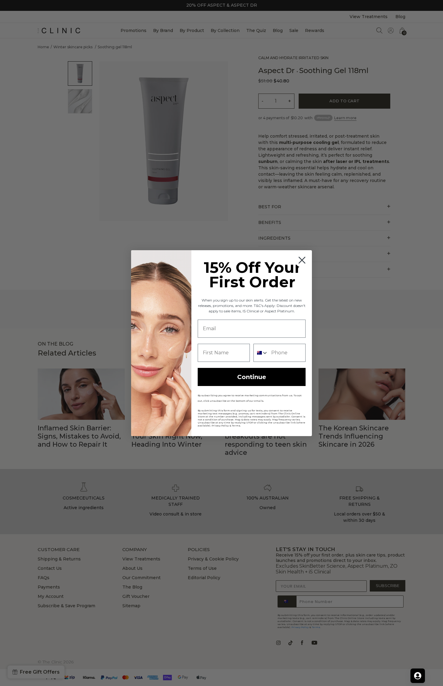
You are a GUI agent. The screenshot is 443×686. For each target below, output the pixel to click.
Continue (251, 377)
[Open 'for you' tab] (417, 675)
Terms (236, 425)
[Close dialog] (301, 260)
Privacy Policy (220, 425)
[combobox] (261, 353)
